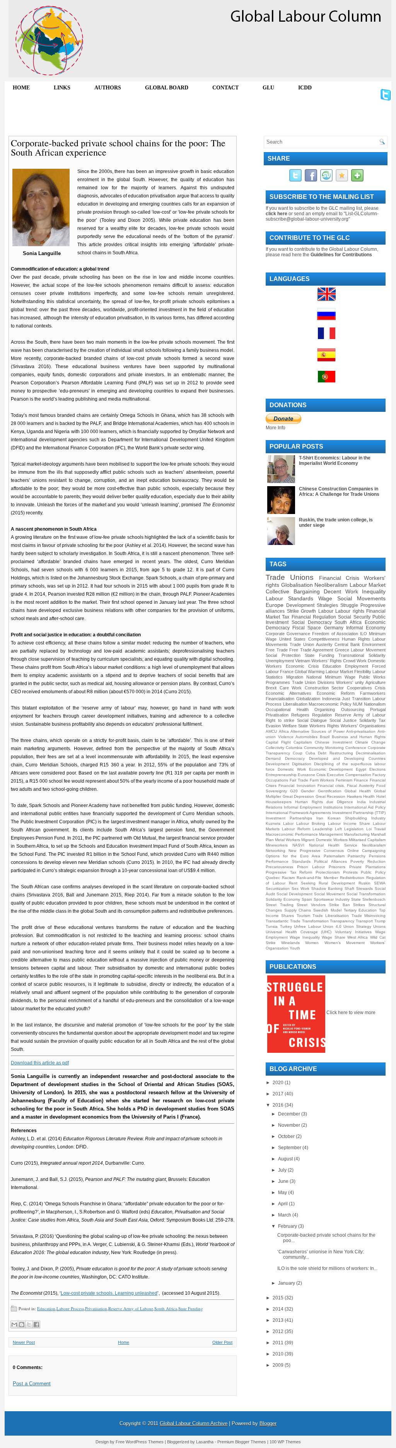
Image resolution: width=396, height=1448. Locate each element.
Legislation (354, 829)
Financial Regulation (314, 617)
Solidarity (367, 720)
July (283, 1170)
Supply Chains (297, 910)
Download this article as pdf (40, 1063)
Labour (325, 611)
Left (338, 829)
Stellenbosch (374, 899)
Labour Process (70, 1308)
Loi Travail (376, 829)
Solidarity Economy (283, 899)
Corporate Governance (288, 633)
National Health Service (333, 845)
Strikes (359, 905)
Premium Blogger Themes (241, 1441)
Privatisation (96, 1308)
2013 (279, 1320)
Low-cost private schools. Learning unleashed (109, 1293)
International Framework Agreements (298, 813)
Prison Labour (311, 867)
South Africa (165, 1308)
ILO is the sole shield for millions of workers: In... (327, 1268)
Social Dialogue (312, 720)
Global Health (358, 791)
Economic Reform (336, 693)
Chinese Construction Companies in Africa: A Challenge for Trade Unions (339, 491)
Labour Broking (310, 823)
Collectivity (275, 747)
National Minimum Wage (330, 677)
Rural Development (337, 883)
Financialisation (280, 698)
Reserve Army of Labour (130, 1308)
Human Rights (356, 639)
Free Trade (277, 650)
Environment (374, 644)
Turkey (286, 926)
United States (292, 639)
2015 (279, 1298)
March (285, 1215)
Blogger (268, 1423)
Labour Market (368, 585)
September (290, 1147)
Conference (355, 747)
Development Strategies (312, 605)
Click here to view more (351, 1012)
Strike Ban (339, 905)
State (356, 899)
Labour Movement (368, 650)
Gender (307, 791)
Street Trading (280, 905)
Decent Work (341, 591)
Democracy (295, 758)
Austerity (324, 644)
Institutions (333, 807)
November (289, 1125)
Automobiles (306, 737)
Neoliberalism (331, 585)
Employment (356, 666)
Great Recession (331, 796)
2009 (279, 1365)
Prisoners (337, 867)
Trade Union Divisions (313, 682)
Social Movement (329, 894)
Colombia (294, 747)
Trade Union (302, 644)
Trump (380, 921)
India (361, 802)
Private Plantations (367, 867)
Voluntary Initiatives (353, 932)
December (289, 1114)
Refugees (300, 715)
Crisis (380, 687)
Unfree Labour (307, 926)
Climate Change (370, 742)
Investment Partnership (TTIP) (359, 813)
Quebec (273, 878)
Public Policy (373, 872)
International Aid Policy (365, 807)
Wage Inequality (304, 937)
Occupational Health (287, 709)
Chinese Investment (333, 742)
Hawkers (354, 796)
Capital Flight (278, 742)
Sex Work (300, 888)
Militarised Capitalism (367, 840)
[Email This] (14, 1324)
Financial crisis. (331, 785)
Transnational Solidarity (362, 655)
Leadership (322, 829)
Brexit (271, 687)
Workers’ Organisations (363, 725)
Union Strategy (357, 926)
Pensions (377, 856)
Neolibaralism (374, 845)
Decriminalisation (371, 753)
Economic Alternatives (288, 693)
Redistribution (352, 878)
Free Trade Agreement (311, 650)
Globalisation (297, 585)
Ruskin (364, 883)
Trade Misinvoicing (369, 915)
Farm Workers (322, 780)
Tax (285, 617)
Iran (319, 818)
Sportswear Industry (332, 899)
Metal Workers (287, 840)
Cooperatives (359, 687)
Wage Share (333, 937)
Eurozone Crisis (312, 775)
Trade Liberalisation (330, 915)
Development (277, 764)
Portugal (378, 709)
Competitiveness (324, 639)
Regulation (322, 715)
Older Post (222, 1342)
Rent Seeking (302, 883)
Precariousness (279, 867)
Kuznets (273, 823)
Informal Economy (366, 628)
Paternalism (334, 856)
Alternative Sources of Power (317, 731)
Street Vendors (311, 905)
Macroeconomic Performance (292, 834)
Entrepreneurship (281, 775)
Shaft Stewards (359, 888)
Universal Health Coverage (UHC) (299, 932)
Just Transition (356, 698)
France (287, 671)
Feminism (344, 780)
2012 (279, 1331)
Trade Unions (290, 577)
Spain (307, 899)
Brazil (324, 737)
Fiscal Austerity (360, 785)
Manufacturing (357, 834)
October (287, 1136)
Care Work (291, 687)
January (287, 1283)
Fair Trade (299, 780)
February (288, 1226)
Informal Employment (303, 807)
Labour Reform (296, 829)
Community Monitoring (324, 747)
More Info (275, 427)
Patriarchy (356, 856)
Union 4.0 (332, 926)
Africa (284, 731)
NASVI (298, 845)
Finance (361, 780)
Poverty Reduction (368, 861)
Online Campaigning (366, 850)
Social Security (354, 617)
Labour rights (349, 611)
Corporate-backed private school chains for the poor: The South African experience (118, 147)
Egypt (361, 769)
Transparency (342, 921)
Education (46, 1308)
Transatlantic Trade (283, 921)
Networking (275, 850)
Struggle (349, 605)
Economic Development (331, 769)
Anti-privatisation (361, 731)
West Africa (357, 937)
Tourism (303, 915)
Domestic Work (292, 769)
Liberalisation (295, 704)
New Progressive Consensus (316, 850)
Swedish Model (327, 910)
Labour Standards (289, 598)
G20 (294, 791)
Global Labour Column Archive (193, 1423)
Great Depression (298, 796)
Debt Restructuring (335, 753)
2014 (279, 1309)
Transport (364, 921)
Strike (293, 611)
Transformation (315, 921)
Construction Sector (324, 687)
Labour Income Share (349, 823)
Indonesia (331, 698)
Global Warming (309, 671)
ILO (363, 633)
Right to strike (280, 720)
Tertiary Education (360, 910)
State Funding (190, 1308)
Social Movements (361, 598)
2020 (279, 1082)
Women (312, 943)
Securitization (278, 888)
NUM (357, 704)
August (286, 1159)
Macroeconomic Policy (330, 704)
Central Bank (347, 644)
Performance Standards (288, 861)
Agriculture (375, 682)
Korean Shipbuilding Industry (357, 818)
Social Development (294, 894)
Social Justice (343, 720)
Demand (273, 758)
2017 (279, 1094)
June (284, 1181)
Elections (377, 769)
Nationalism (375, 704)
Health (369, 796)
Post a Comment (32, 1383)
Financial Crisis (339, 578)
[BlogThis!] (22, 1324)
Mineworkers (277, 845)
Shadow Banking (327, 888)
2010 (279, 1354)
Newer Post (24, 1342)
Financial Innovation (296, 785)
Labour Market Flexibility (348, 671)
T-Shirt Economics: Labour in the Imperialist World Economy (334, 460)
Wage (325, 598)
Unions (379, 926)
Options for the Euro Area (293, 856)
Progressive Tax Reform (289, 872)
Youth (295, 948)
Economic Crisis (302, 666)
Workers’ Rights (326, 660)
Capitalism (303, 742)
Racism (288, 878)
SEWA (380, 883)
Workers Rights (324, 725)
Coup (297, 753)
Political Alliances (330, 861)
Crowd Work (355, 660)
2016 (279, 1105)
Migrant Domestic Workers (324, 840)
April (283, 1203)
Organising (324, 709)
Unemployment (280, 660)
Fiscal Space (306, 628)
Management (331, 834)
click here (276, 213)
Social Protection (283, 655)
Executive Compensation (349, 775)
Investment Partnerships (289, 818)
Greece (342, 650)
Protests (350, 872)
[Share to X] (29, 1324)
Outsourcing (352, 709)
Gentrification (329, 791)
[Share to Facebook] (36, 1324)
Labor (288, 823)
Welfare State (295, 725)
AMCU (271, 731)
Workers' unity (350, 682)
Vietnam (302, 660)
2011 (279, 1342)
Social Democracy (312, 622)
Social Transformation (366, 894)
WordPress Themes (145, 1441)
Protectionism (328, 872)
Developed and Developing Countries (347, 758)
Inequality (374, 591)
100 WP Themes (285, 1441)
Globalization (308, 698)
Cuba (310, 753)
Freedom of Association (335, 633)
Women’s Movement (344, 943)
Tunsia (272, 926)
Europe (274, 605)
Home (123, 1342)
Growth (308, 611)
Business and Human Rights (359, 737)
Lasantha (204, 1441)
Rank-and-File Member (317, 878)
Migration (294, 677)
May (283, 1192)
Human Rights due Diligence (324, 802)
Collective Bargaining (293, 591)
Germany (333, 628)
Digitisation (301, 764)
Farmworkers (373, 693)
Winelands (290, 943)
